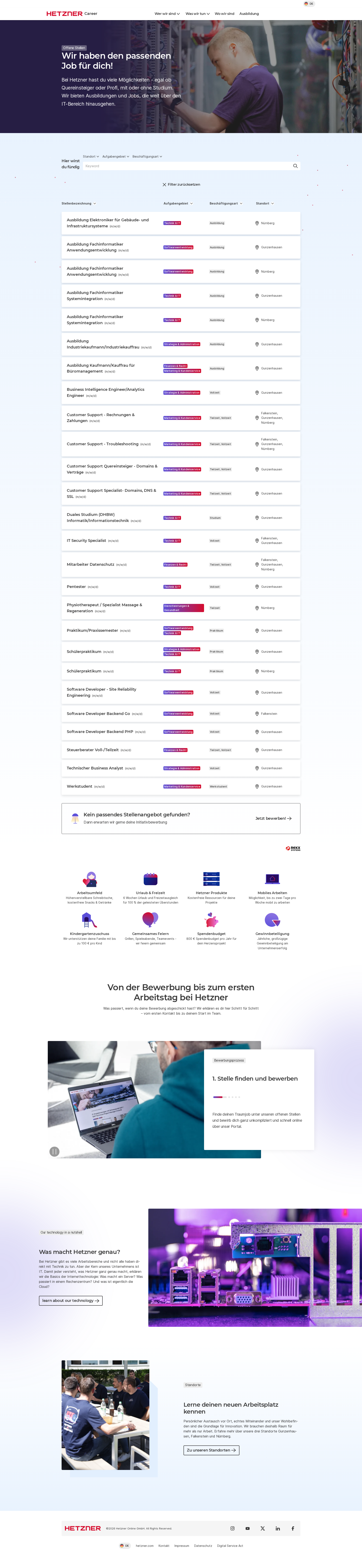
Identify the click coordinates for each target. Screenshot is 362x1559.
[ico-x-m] (263, 1528)
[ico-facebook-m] (293, 1528)
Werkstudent (86, 786)
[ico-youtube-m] (247, 1528)
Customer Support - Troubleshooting (109, 444)
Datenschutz (203, 1545)
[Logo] (83, 1528)
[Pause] (54, 1152)
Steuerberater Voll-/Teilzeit (99, 750)
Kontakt (164, 1545)
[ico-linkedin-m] (278, 1528)
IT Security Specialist (93, 540)
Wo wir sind (224, 14)
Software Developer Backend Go (105, 713)
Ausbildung (249, 14)
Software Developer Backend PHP (106, 731)
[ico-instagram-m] (232, 1528)
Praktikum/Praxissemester (99, 630)
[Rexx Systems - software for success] (293, 848)
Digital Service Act (230, 1545)
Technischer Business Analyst (101, 768)
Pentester (82, 586)
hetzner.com (145, 1545)
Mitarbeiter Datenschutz (97, 564)
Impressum (182, 1545)
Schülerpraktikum (90, 651)
